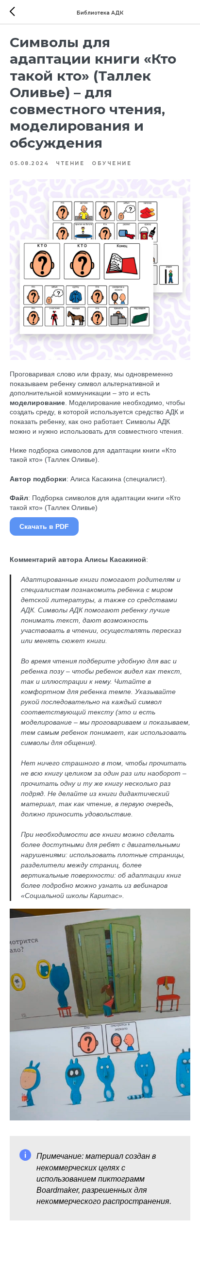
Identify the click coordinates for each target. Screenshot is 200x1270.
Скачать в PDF (44, 526)
